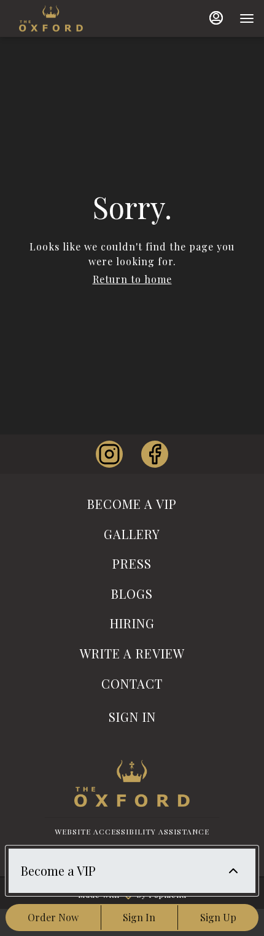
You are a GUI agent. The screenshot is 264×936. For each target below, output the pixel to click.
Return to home (132, 279)
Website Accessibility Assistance (132, 831)
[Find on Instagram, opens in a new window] (109, 454)
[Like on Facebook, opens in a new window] (154, 454)
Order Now (53, 917)
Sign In (139, 917)
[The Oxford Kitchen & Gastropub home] (74, 18)
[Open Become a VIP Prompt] (233, 871)
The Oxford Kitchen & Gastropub (132, 783)
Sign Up (218, 917)
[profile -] (216, 17)
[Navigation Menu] (246, 18)
